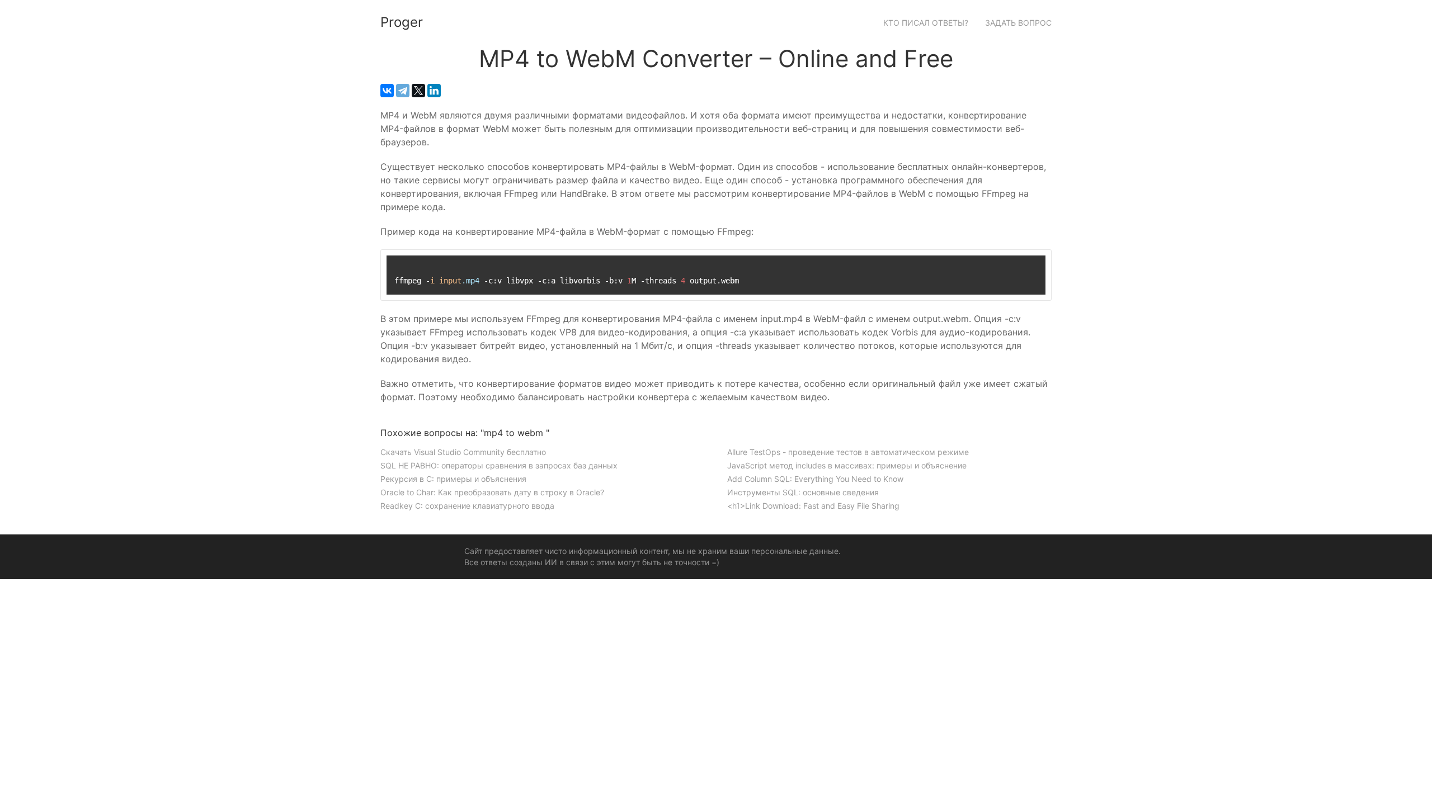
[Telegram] (402, 90)
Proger (401, 22)
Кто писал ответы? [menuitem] (925, 22)
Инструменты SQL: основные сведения (803, 492)
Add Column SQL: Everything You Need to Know (815, 479)
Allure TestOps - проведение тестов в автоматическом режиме (848, 452)
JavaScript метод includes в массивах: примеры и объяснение (847, 465)
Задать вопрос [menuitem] (1018, 22)
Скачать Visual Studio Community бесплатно (463, 452)
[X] (418, 90)
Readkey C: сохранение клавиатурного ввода (467, 505)
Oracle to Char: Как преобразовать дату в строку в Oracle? (492, 492)
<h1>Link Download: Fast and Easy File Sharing (813, 505)
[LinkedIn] (434, 90)
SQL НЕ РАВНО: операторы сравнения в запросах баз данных (499, 465)
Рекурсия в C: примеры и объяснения (453, 479)
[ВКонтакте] (387, 90)
